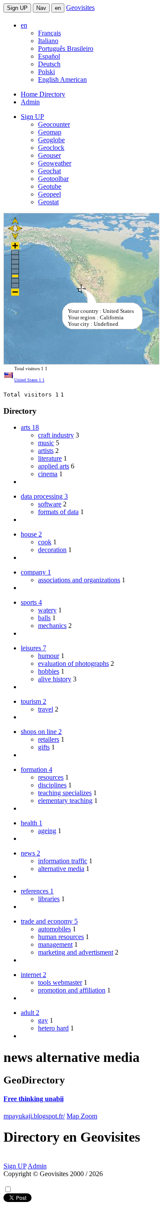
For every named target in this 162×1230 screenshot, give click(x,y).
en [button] (24, 25)
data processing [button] (44, 496)
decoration (52, 549)
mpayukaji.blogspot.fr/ (34, 1116)
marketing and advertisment (75, 952)
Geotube (49, 186)
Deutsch (49, 64)
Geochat (49, 171)
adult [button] (30, 1012)
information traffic (62, 861)
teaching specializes (65, 792)
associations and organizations (79, 580)
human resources (61, 936)
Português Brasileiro (65, 48)
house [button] (31, 534)
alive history (54, 679)
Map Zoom (82, 1116)
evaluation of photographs (73, 663)
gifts (44, 747)
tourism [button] (33, 701)
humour (48, 655)
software (49, 504)
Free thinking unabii (33, 1098)
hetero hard (53, 1028)
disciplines (52, 785)
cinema (47, 474)
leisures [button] (33, 648)
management (55, 944)
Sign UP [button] (32, 116)
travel (45, 709)
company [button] (36, 572)
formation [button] (36, 769)
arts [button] (30, 427)
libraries (49, 898)
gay (43, 1020)
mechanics (52, 625)
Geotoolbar (53, 178)
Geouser (49, 155)
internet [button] (33, 974)
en (58, 8)
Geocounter (54, 124)
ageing (47, 830)
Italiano (48, 40)
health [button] (31, 823)
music (46, 442)
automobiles (54, 929)
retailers (48, 739)
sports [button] (31, 602)
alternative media (61, 868)
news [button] (30, 853)
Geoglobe (51, 140)
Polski (46, 71)
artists (46, 450)
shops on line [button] (41, 731)
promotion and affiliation (71, 990)
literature (50, 458)
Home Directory (43, 94)
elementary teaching (65, 800)
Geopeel (49, 194)
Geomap (49, 132)
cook (44, 542)
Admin (30, 102)
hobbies (48, 671)
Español (49, 56)
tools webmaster (60, 982)
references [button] (37, 891)
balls (44, 617)
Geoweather (54, 163)
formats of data (58, 511)
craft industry (56, 435)
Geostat (48, 202)
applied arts (53, 466)
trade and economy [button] (49, 921)
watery (47, 610)
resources (51, 777)
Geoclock (51, 147)
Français (49, 33)
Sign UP (17, 8)
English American (62, 79)
